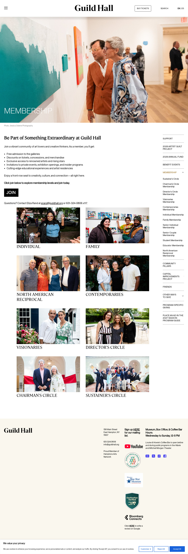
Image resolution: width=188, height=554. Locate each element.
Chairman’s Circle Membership (171, 185)
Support (168, 138)
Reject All (161, 549)
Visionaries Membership (169, 200)
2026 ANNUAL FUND (173, 157)
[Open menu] (6, 8)
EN (179, 8)
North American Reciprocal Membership (170, 253)
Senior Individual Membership (170, 226)
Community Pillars (169, 264)
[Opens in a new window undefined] (147, 456)
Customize (145, 549)
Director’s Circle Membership (170, 192)
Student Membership (173, 240)
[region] (94, 547)
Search (164, 8)
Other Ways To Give (169, 295)
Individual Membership (173, 214)
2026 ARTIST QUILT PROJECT (172, 147)
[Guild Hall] (94, 10)
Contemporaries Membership (170, 208)
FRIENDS (167, 287)
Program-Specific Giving (173, 306)
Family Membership (172, 220)
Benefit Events (171, 164)
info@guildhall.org (111, 444)
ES (183, 8)
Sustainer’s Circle (171, 179)
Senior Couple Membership (169, 233)
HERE (136, 429)
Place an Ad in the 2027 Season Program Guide (173, 318)
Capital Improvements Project (171, 276)
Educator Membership (173, 245)
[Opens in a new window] (11, 196)
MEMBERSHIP (169, 172)
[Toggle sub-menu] (182, 172)
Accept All (177, 549)
